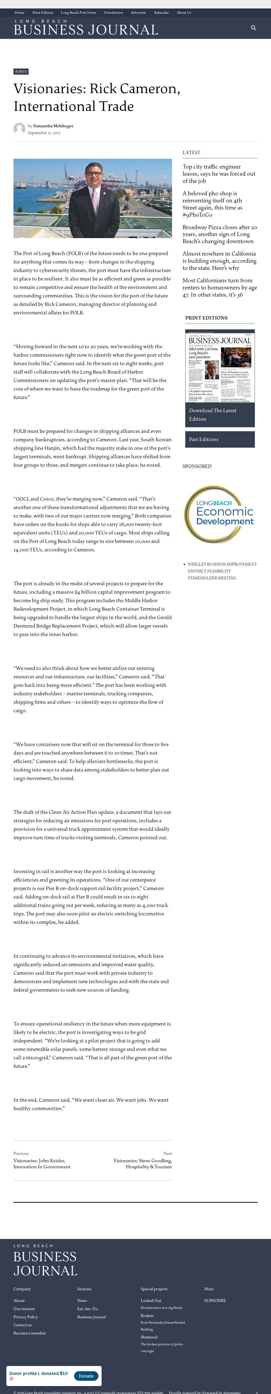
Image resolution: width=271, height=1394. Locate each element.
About (19, 1300)
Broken (163, 1322)
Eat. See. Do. (88, 1308)
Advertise (138, 12)
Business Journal (91, 1317)
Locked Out (161, 1304)
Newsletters (113, 12)
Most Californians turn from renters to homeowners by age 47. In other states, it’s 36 (220, 287)
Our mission (24, 1308)
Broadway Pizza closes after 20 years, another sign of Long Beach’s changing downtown (220, 234)
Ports (21, 71)
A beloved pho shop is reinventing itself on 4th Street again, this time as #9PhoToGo (212, 204)
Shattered (162, 1344)
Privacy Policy (25, 1317)
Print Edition (43, 12)
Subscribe (161, 12)
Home (20, 12)
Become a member (29, 1333)
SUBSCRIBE (215, 1300)
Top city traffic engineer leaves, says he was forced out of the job (219, 173)
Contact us (22, 1325)
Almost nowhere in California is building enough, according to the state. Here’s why (219, 260)
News (82, 1300)
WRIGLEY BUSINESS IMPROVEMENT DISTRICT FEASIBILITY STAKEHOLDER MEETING (222, 571)
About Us (184, 12)
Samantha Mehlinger (53, 126)
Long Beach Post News (78, 12)
